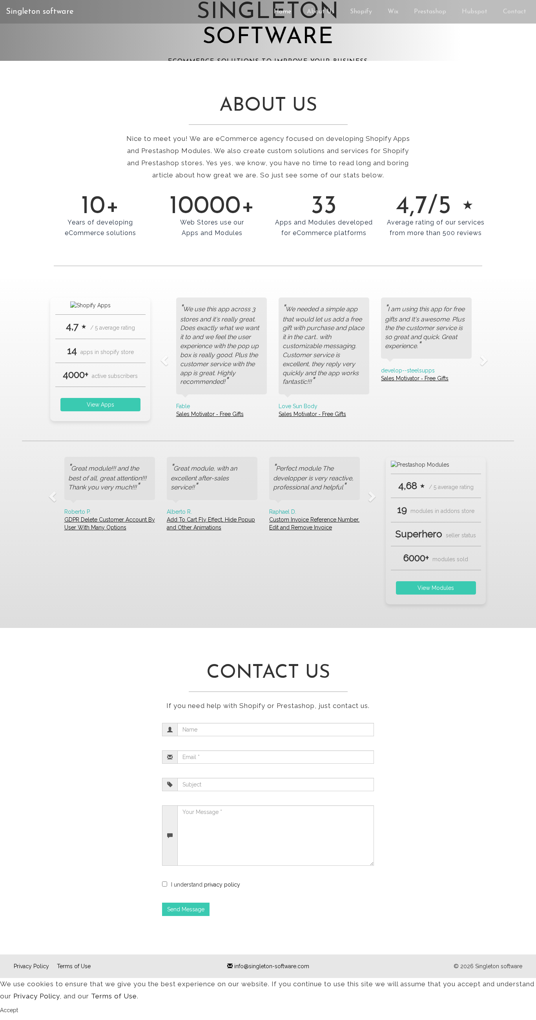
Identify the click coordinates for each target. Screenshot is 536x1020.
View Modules (435, 588)
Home (282, 12)
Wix (393, 12)
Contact (514, 12)
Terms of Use (74, 966)
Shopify (361, 12)
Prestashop (430, 12)
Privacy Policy (31, 966)
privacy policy (222, 884)
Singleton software (40, 12)
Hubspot (474, 12)
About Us (320, 12)
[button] (163, 357)
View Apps (100, 404)
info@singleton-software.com (271, 966)
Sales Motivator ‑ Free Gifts (210, 414)
